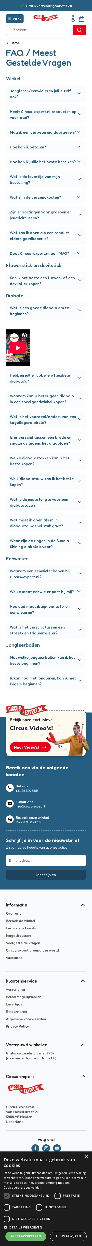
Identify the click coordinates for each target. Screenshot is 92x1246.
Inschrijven (46, 874)
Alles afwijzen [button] (68, 1236)
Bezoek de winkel (20, 921)
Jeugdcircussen (18, 935)
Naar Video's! (26, 747)
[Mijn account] (72, 18)
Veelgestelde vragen (23, 943)
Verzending (15, 989)
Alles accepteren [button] (26, 1236)
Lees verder (32, 1187)
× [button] (86, 1157)
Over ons (13, 913)
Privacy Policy (17, 1026)
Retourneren (16, 1011)
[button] (46, 1227)
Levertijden (15, 1004)
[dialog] (46, 1198)
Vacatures (14, 957)
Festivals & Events (21, 928)
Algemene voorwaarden (26, 1019)
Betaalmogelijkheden (23, 997)
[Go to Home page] (45, 18)
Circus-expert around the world (32, 950)
